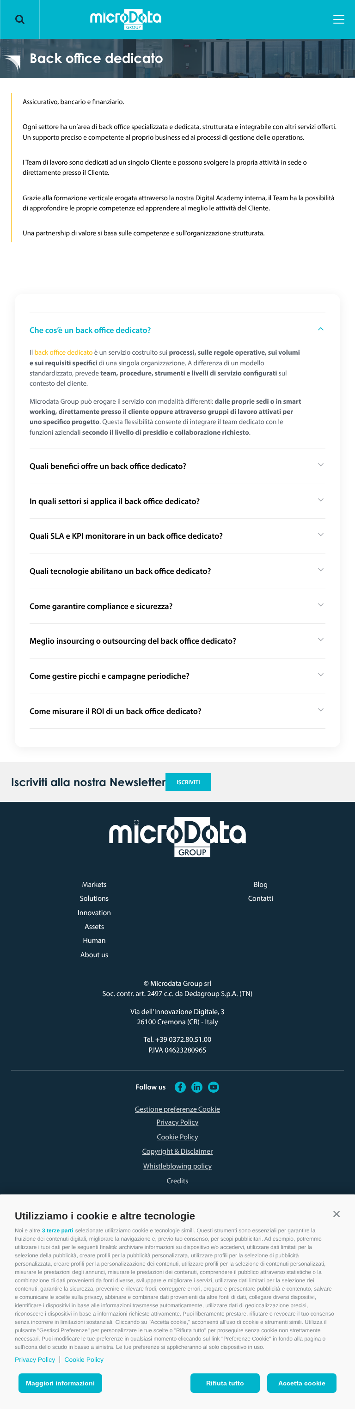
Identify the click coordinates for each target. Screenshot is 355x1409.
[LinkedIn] (196, 1086)
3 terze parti (57, 1230)
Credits (178, 1181)
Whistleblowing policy (177, 1166)
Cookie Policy (84, 1359)
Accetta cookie (301, 1383)
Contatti (260, 898)
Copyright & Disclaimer (177, 1151)
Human (94, 940)
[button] (336, 1214)
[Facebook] (180, 1086)
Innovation (94, 912)
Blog (261, 884)
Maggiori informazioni (60, 1383)
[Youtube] (213, 1086)
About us (94, 955)
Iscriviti (188, 782)
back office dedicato (64, 352)
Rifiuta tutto (225, 1383)
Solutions (94, 898)
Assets (94, 926)
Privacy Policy (35, 1359)
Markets (94, 884)
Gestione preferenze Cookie (177, 1109)
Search (19, 19)
